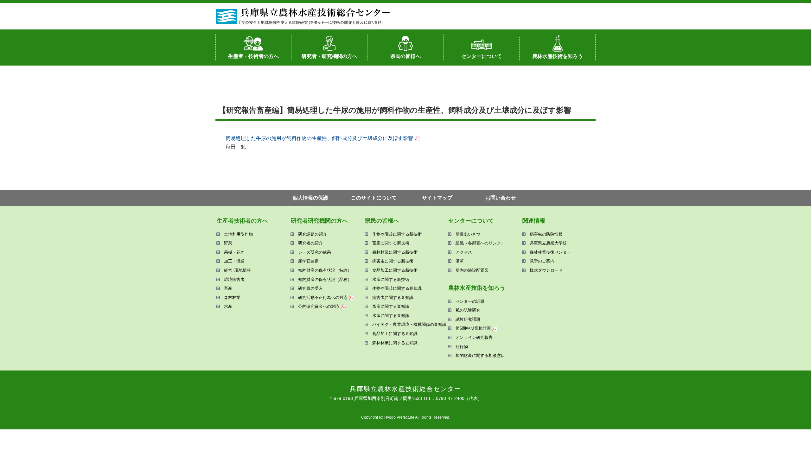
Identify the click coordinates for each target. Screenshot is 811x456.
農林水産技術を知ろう (557, 56)
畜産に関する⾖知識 (390, 306)
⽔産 (228, 306)
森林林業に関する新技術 (395, 252)
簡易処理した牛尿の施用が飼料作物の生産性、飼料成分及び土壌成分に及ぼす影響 (319, 138)
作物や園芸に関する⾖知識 (397, 288)
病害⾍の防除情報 (546, 234)
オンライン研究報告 (474, 337)
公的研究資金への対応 (318, 306)
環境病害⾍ (234, 279)
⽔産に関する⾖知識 (390, 315)
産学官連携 (308, 261)
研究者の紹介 (310, 243)
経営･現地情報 (237, 270)
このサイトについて (374, 197)
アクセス (464, 252)
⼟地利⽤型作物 (238, 234)
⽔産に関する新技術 (390, 279)
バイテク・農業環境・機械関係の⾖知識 (409, 324)
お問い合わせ (500, 197)
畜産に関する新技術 (390, 243)
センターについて (481, 56)
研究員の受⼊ (310, 288)
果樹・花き (234, 252)
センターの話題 (470, 301)
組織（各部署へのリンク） (480, 243)
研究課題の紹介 (312, 234)
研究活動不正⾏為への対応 (323, 297)
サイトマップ (437, 197)
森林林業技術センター (550, 252)
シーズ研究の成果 (314, 252)
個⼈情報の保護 (310, 197)
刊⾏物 (462, 346)
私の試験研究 (468, 310)
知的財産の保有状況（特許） (325, 270)
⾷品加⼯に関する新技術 (395, 270)
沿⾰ (460, 261)
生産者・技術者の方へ (253, 56)
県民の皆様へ (405, 56)
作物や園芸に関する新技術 (397, 234)
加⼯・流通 (234, 261)
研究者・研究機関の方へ (329, 56)
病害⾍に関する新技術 (392, 261)
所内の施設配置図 (472, 270)
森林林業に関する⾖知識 (395, 342)
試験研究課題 (468, 319)
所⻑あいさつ (468, 234)
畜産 (228, 288)
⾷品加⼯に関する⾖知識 (395, 333)
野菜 (228, 243)
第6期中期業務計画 (473, 328)
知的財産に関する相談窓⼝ (480, 355)
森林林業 (232, 297)
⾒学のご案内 (542, 261)
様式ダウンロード (546, 270)
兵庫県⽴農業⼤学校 (548, 243)
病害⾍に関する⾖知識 (392, 297)
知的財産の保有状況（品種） (325, 279)
